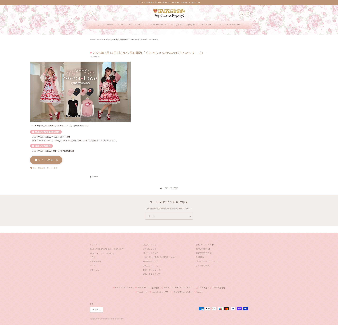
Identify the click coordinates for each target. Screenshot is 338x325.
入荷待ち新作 (95, 261)
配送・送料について (151, 270)
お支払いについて (150, 266)
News (99, 40)
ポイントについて (150, 253)
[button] (91, 13)
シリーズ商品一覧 (47, 159)
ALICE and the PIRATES (102, 253)
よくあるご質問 (203, 266)
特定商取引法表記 (204, 253)
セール (93, 266)
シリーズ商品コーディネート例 (44, 168)
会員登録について (150, 261)
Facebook (142, 292)
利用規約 (200, 257)
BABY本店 (202, 288)
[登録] (190, 216)
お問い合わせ (202, 249)
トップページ (95, 245)
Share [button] (95, 177)
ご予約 (93, 257)
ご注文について (149, 245)
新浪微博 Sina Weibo (182, 292)
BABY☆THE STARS (124, 288)
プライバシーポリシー (206, 261)
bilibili (199, 292)
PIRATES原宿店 (218, 288)
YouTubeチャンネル (160, 292)
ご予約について (149, 249)
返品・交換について (151, 274)
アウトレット (95, 270)
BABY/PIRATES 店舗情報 (148, 288)
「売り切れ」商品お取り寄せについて (159, 257)
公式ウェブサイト (204, 245)
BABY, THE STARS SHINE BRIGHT (106, 249)
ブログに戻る (171, 188)
